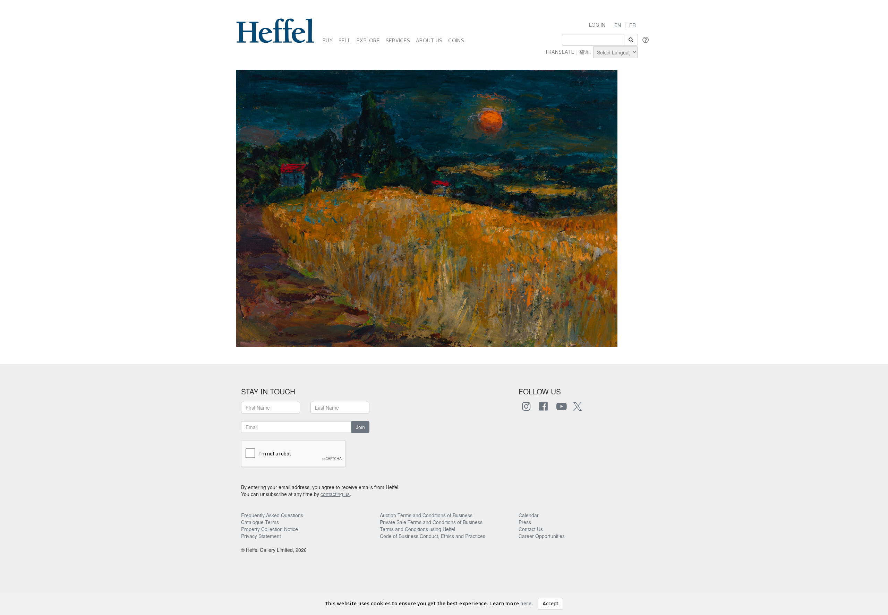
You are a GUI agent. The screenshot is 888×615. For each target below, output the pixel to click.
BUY (328, 41)
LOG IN (597, 25)
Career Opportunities (542, 535)
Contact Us (531, 529)
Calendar (529, 515)
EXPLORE (368, 41)
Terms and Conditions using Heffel (417, 529)
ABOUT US (429, 41)
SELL (345, 41)
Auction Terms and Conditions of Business (426, 515)
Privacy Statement (261, 535)
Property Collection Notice (269, 529)
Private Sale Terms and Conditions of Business (431, 522)
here (526, 603)
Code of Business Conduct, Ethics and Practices (432, 535)
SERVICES (398, 41)
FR (632, 25)
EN (617, 25)
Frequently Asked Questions (272, 515)
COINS (456, 41)
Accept (550, 603)
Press (525, 522)
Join (360, 427)
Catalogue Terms (260, 522)
